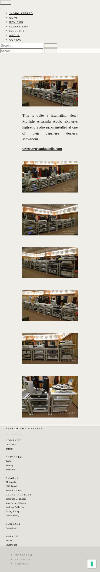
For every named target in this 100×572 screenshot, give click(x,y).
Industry (9, 465)
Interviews (10, 469)
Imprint (9, 448)
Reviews (9, 461)
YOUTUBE (22, 564)
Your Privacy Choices (16, 503)
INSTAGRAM (23, 555)
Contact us (11, 528)
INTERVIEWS (18, 26)
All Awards (11, 482)
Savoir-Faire (11, 544)
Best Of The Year (14, 490)
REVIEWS (16, 22)
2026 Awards (11, 486)
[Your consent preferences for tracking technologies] (91, 563)
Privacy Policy (12, 511)
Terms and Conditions (16, 499)
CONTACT (16, 40)
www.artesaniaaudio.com (42, 149)
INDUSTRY (17, 31)
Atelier (9, 540)
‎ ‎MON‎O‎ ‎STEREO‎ (21, 13)
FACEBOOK (23, 559)
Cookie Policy (12, 515)
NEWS (13, 17)
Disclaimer (11, 444)
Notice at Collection (15, 507)
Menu (5, 2)
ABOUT (14, 35)
